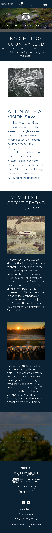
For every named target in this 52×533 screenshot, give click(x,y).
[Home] (6, 3)
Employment (26, 487)
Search (27, 492)
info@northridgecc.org (26, 518)
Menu (45, 6)
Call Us (22, 5)
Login (30, 5)
